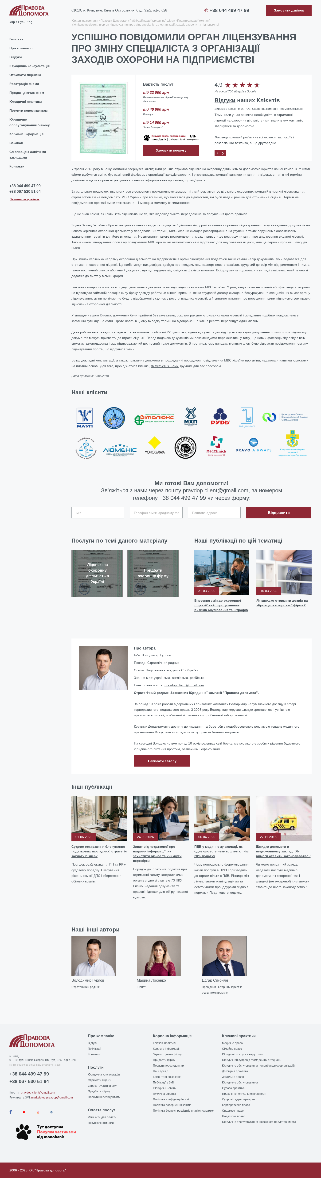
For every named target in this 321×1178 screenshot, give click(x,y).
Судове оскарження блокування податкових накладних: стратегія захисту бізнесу (99, 851)
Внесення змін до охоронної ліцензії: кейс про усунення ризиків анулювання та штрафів (221, 605)
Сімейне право (232, 1048)
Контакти (16, 166)
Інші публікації (91, 786)
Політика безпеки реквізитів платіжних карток (183, 1110)
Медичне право (232, 1043)
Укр (12, 21)
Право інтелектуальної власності (244, 1093)
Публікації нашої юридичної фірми (152, 20)
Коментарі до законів (167, 1077)
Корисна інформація (26, 134)
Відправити (279, 513)
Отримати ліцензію (25, 75)
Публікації (94, 1048)
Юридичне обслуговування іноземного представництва (259, 1122)
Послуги (83, 540)
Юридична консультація (29, 66)
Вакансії (16, 143)
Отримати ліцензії (100, 1080)
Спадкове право (233, 1110)
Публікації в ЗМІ (163, 1082)
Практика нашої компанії (193, 20)
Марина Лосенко (151, 980)
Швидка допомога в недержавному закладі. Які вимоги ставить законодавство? (283, 851)
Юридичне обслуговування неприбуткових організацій (258, 1065)
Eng (29, 21)
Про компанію (20, 48)
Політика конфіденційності (171, 1099)
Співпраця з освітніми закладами (27, 154)
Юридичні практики (25, 101)
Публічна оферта (164, 1093)
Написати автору (162, 761)
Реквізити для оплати (102, 1117)
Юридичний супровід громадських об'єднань (251, 1060)
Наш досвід (160, 1071)
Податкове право (233, 1116)
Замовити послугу (171, 150)
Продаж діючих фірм (26, 93)
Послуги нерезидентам (28, 110)
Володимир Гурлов (87, 980)
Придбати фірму (99, 1091)
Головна (16, 39)
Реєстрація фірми (24, 84)
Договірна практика (235, 1071)
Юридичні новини (164, 1088)
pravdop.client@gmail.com (184, 685)
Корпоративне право (236, 1105)
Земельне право (233, 1077)
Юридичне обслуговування (240, 1082)
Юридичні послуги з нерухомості (244, 1054)
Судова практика (233, 1088)
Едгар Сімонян (215, 980)
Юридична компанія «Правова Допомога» (99, 20)
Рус (20, 21)
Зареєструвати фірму (102, 1085)
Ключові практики (164, 1043)
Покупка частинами (101, 1123)
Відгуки (15, 57)
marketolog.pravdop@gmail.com (52, 1097)
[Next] (223, 153)
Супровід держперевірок (238, 1099)
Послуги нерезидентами (104, 1097)
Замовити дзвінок (24, 199)
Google (251, 91)
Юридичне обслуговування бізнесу (29, 122)
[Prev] (217, 153)
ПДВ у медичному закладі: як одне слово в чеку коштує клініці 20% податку (221, 851)
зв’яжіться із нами (165, 366)
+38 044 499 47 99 (229, 10)
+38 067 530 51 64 (25, 192)
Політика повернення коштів (172, 1105)
